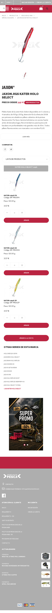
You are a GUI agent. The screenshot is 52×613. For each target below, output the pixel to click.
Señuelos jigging (8, 18)
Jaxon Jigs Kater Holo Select (27, 18)
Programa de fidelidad (10, 539)
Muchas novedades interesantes (15, 566)
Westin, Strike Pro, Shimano (13, 556)
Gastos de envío (8, 520)
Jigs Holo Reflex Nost (12, 378)
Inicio (4, 15)
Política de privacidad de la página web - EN (12, 533)
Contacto (6, 543)
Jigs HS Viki (7, 374)
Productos (13, 15)
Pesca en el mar (26, 15)
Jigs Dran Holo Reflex (12, 360)
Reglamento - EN (8, 516)
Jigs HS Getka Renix (10, 367)
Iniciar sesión (33, 508)
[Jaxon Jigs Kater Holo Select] (26, 45)
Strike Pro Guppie (9, 575)
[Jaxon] (8, 87)
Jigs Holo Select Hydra (12, 385)
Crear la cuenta (34, 512)
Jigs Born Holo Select (12, 357)
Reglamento (6, 512)
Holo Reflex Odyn (10, 353)
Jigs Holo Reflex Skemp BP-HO (14, 381)
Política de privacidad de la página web (12, 526)
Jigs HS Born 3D (9, 364)
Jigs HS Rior (8, 371)
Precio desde (20, 102)
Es (4, 8)
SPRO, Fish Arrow (9, 584)
